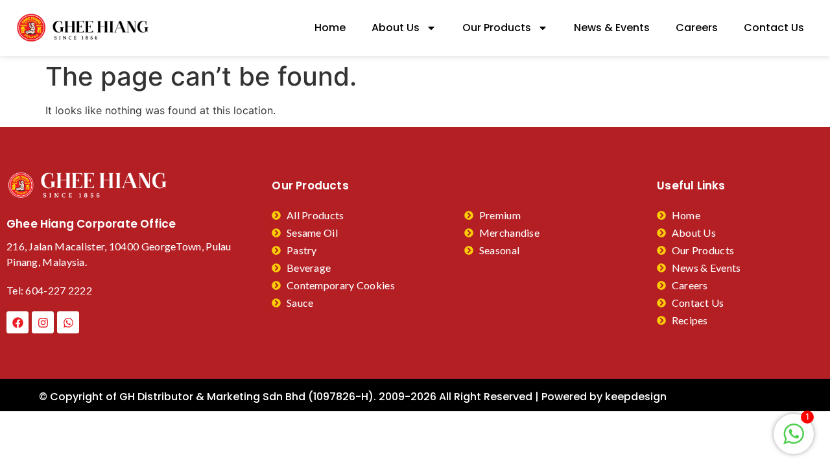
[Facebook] (17, 322)
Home (330, 27)
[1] (793, 440)
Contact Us (774, 27)
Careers (697, 27)
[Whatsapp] (68, 322)
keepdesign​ (636, 396)
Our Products (496, 27)
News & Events (612, 27)
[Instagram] (43, 322)
